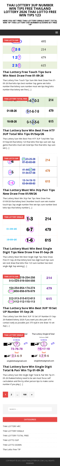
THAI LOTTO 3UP (11, 440)
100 (24, 394)
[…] (29, 89)
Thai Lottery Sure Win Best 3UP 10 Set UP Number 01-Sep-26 (30, 310)
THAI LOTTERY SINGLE (13, 431)
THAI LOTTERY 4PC (12, 426)
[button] (56, 32)
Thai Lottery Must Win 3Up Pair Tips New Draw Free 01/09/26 (29, 191)
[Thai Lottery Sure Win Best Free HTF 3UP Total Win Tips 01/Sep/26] (30, 112)
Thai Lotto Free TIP (12, 449)
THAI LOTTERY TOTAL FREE (16, 435)
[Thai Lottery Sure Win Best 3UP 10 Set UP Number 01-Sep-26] (30, 290)
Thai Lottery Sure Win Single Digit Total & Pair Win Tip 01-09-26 (27, 368)
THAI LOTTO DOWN (12, 445)
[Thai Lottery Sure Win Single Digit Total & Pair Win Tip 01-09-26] (30, 348)
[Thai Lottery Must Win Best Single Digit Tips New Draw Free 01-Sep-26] (30, 230)
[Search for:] (30, 409)
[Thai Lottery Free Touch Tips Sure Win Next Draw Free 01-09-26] (30, 53)
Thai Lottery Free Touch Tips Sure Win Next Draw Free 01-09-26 (27, 73)
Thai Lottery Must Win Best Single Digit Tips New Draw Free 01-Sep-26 (28, 250)
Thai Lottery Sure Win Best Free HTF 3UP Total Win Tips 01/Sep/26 (29, 132)
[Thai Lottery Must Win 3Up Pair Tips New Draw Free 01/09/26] (30, 171)
